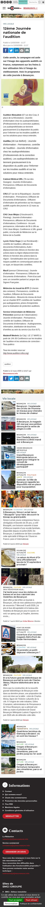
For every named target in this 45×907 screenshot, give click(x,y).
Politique (31, 475)
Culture (31, 553)
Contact (8, 791)
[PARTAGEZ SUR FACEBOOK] (5, 50)
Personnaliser (11, 903)
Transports (22, 729)
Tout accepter (15, 900)
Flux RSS (9, 804)
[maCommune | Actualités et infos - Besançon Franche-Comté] (14, 8)
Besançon (21, 404)
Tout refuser (31, 900)
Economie (18, 510)
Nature (20, 744)
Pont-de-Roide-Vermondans (24, 629)
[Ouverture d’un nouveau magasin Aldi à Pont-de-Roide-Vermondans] (8, 630)
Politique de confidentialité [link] (31, 904)
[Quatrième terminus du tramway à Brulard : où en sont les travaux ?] (8, 729)
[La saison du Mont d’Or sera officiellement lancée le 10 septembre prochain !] (8, 553)
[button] (39, 2)
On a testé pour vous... (13, 589)
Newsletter (12, 816)
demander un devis (16, 852)
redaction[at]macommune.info (15, 839)
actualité (21, 475)
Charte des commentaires (16, 798)
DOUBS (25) (21, 550)
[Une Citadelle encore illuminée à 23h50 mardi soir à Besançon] (8, 438)
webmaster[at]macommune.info (15, 873)
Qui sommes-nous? (13, 794)
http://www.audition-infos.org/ (16, 353)
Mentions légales (12, 807)
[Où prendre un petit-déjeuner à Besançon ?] (8, 648)
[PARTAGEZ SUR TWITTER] (11, 50)
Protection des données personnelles (21, 801)
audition (7, 364)
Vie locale (8, 24)
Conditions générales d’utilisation (19, 810)
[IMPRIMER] (27, 50)
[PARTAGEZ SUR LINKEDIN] (16, 50)
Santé (19, 477)
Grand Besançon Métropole (24, 449)
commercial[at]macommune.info (16, 846)
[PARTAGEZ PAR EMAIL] (21, 50)
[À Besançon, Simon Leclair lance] (22, 499)
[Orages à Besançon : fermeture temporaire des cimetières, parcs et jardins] (8, 763)
